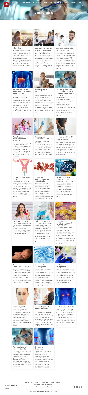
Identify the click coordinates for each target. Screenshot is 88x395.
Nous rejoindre (58, 2)
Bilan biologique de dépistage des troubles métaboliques (22, 91)
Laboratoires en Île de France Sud (44, 387)
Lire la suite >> (27, 65)
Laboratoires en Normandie (37, 391)
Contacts (81, 2)
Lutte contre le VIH (20, 221)
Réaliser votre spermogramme (41, 266)
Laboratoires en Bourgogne (54, 389)
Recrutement (59, 382)
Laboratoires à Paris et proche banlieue (44, 384)
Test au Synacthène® (65, 307)
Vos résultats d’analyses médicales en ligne (36, 382)
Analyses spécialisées (65, 48)
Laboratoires (36, 2)
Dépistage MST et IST (64, 137)
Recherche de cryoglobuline (61, 266)
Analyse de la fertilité (43, 48)
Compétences (47, 2)
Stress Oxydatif (19, 307)
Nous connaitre (70, 2)
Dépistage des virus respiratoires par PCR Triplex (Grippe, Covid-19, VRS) (65, 92)
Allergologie (17, 48)
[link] (74, 387)
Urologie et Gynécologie (39, 348)
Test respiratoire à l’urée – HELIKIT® (20, 348)
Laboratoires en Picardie (51, 391)
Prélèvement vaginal (43, 221)
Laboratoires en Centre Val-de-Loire (36, 389)
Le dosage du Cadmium (65, 177)
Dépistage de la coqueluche (41, 90)
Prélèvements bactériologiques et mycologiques (64, 223)
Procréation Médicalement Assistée (22, 266)
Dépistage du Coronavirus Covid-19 (43, 138)
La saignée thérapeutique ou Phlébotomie (42, 179)
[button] (83, 5)
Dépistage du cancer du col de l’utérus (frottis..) (21, 138)
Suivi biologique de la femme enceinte (43, 308)
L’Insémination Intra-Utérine (21, 178)
